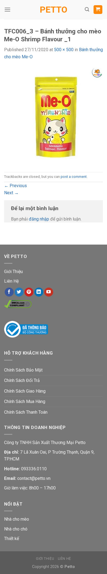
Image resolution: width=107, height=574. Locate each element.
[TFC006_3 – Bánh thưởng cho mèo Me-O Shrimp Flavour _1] (53, 115)
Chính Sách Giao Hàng (25, 391)
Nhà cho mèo (16, 519)
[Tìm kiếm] (87, 9)
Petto (53, 9)
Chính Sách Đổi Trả (22, 380)
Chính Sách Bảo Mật (23, 370)
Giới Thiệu (13, 271)
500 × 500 (64, 49)
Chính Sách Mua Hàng (24, 401)
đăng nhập (39, 219)
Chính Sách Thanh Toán (25, 412)
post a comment (74, 177)
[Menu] (7, 9)
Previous (15, 185)
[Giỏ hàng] (98, 9)
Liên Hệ (11, 281)
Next (11, 192)
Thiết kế (11, 538)
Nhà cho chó (15, 529)
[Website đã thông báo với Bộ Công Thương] (26, 328)
